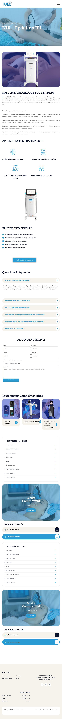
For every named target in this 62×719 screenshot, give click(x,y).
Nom (4, 345)
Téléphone (34, 352)
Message (5, 367)
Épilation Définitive (7, 678)
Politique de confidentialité (41, 709)
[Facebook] (42, 684)
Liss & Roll (9, 457)
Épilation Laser (10, 465)
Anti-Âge (18, 676)
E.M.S (7, 461)
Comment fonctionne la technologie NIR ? (17, 280)
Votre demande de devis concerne (12, 360)
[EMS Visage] (56, 424)
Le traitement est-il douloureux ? (15, 328)
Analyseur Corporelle (13, 469)
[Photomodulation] (40, 421)
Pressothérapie (11, 473)
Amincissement (6, 676)
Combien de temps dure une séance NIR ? (17, 301)
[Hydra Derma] (16, 422)
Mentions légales (54, 709)
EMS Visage (49, 427)
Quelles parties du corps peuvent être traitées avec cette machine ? (25, 314)
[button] (31, 280)
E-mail (5, 352)
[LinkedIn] (45, 684)
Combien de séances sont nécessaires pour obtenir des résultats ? (24, 321)
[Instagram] (49, 684)
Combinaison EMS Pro (12, 449)
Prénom (33, 345)
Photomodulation (31, 422)
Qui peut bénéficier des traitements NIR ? (17, 308)
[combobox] (31, 363)
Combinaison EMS (11, 453)
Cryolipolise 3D (10, 477)
